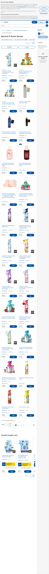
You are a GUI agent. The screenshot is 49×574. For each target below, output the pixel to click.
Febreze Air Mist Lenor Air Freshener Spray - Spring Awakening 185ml (25, 227)
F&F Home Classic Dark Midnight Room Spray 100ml (25, 132)
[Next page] (33, 425)
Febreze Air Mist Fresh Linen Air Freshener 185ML (8, 256)
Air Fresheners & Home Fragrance (20, 30)
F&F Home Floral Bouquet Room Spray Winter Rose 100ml (25, 164)
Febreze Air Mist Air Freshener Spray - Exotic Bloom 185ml (7, 288)
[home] (3, 30)
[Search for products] (47, 25)
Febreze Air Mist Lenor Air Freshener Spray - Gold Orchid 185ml (25, 257)
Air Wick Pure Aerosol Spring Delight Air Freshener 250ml (25, 348)
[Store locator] (47, 22)
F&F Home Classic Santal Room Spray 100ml (25, 102)
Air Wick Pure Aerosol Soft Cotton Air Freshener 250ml (8, 103)
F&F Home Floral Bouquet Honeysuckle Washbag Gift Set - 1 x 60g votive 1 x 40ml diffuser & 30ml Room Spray (9, 195)
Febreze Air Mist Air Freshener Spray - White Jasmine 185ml (7, 349)
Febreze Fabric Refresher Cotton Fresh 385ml (8, 456)
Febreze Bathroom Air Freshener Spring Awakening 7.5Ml (23, 457)
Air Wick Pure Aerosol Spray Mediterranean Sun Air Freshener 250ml (25, 72)
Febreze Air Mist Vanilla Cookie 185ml (26, 378)
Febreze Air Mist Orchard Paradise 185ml (8, 407)
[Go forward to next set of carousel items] (33, 43)
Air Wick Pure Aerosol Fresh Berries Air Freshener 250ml (8, 317)
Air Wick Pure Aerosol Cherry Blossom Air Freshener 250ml (9, 378)
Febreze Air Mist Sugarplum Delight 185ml (8, 226)
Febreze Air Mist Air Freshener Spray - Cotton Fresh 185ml (8, 72)
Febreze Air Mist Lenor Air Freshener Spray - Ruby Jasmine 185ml (25, 318)
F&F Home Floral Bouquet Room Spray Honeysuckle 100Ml (8, 164)
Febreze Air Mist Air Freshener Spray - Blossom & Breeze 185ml (26, 288)
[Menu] (2, 22)
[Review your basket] (39, 33)
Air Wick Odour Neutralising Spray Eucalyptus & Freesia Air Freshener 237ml (26, 195)
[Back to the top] (25, 430)
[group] (7, 39)
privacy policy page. (22, 6)
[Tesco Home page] (6, 22)
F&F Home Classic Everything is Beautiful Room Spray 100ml (9, 132)
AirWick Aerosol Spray (24, 407)
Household (8, 30)
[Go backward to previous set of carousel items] (31, 43)
